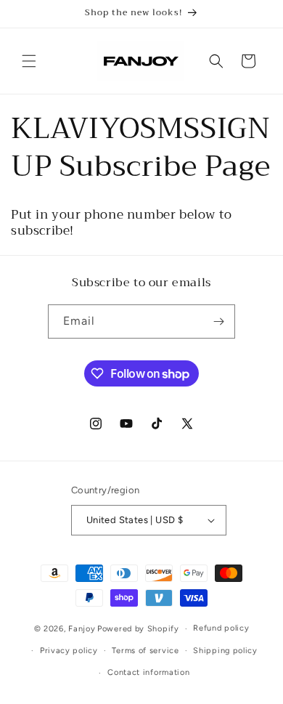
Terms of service (145, 650)
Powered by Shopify (138, 629)
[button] (29, 61)
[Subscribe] (218, 321)
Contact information (148, 672)
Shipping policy (225, 650)
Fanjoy (81, 629)
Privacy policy (69, 650)
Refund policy (221, 628)
